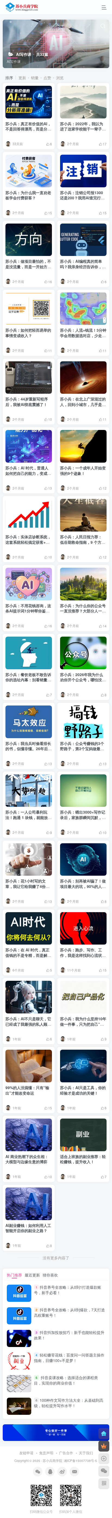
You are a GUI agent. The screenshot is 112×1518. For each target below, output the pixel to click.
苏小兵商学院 (52, 1460)
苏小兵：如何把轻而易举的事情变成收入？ (28, 332)
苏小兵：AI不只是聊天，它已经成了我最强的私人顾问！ (28, 1024)
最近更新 (32, 1275)
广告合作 (66, 1452)
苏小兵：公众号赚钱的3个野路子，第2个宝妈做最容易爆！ (82, 749)
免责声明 (46, 1452)
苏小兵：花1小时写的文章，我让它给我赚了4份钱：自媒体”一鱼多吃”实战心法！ (28, 889)
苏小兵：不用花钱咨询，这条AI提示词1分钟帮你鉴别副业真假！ (28, 611)
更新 (22, 77)
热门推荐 (14, 1275)
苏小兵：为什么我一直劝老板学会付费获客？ (28, 195)
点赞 (47, 77)
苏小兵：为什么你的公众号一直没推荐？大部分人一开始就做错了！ (83, 611)
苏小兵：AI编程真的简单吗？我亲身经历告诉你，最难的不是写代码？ (83, 266)
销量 (35, 77)
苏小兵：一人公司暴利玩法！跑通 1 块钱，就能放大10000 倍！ (28, 817)
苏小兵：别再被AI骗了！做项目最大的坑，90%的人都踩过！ (83, 886)
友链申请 (26, 1452)
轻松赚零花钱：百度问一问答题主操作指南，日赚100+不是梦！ (69, 1357)
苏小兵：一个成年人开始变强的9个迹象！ (83, 470)
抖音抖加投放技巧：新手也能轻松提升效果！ (69, 1335)
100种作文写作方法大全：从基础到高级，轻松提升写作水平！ (68, 1402)
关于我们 (86, 1452)
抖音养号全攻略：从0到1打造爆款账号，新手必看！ (67, 1289)
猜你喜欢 (50, 1275)
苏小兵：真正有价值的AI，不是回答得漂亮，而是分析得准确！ (28, 129)
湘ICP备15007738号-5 (80, 1460)
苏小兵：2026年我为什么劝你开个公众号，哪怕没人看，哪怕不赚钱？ (83, 680)
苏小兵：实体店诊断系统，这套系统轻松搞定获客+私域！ (28, 542)
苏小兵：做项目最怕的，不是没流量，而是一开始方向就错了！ (28, 266)
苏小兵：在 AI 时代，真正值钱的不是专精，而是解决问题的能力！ (28, 955)
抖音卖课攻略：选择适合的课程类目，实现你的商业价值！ (66, 1380)
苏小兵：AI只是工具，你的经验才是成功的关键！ (83, 1090)
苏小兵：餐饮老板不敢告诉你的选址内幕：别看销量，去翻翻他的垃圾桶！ (28, 680)
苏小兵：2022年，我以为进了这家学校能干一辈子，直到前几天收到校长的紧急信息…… (83, 131)
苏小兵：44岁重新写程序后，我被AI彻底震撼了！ (26, 401)
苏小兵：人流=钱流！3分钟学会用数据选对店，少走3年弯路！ (83, 335)
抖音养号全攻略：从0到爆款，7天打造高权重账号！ (69, 1312)
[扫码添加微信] (103, 1471)
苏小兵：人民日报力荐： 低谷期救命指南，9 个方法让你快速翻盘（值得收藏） (83, 542)
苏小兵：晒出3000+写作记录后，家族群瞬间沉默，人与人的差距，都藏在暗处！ (83, 817)
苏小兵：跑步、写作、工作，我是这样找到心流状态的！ (83, 955)
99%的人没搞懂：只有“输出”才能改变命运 (27, 1090)
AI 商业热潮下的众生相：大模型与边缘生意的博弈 (26, 1159)
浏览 (60, 77)
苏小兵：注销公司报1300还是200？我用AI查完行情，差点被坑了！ (81, 198)
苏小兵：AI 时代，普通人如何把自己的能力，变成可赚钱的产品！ (28, 473)
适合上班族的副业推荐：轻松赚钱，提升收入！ (83, 1159)
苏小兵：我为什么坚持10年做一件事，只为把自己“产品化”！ (83, 1024)
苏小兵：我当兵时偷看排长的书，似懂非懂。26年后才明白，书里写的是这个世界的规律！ (28, 751)
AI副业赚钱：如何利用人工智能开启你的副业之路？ (28, 1228)
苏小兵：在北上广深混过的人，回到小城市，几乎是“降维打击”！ (83, 404)
